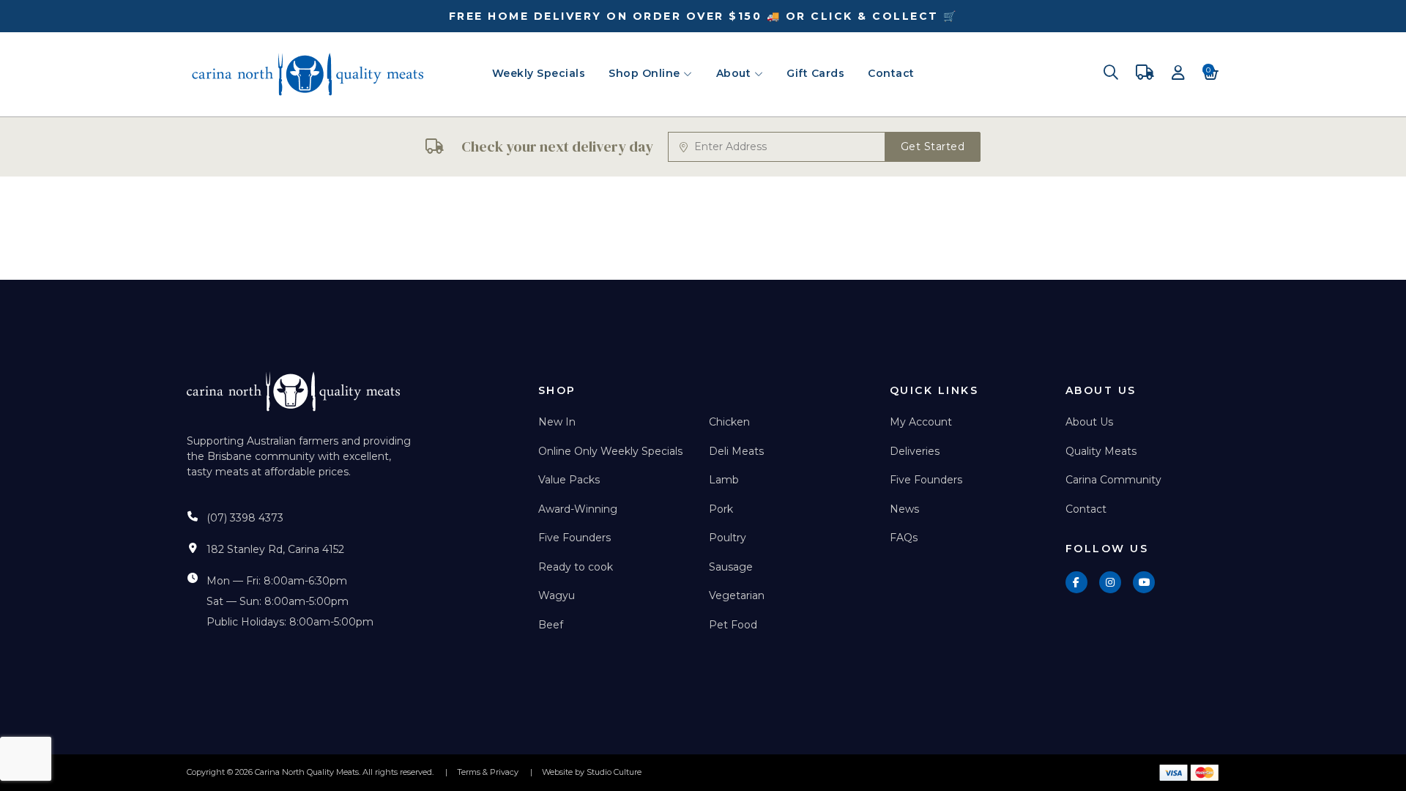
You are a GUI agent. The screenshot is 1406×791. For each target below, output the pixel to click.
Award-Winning (577, 509)
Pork (721, 509)
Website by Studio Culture (591, 772)
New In (557, 421)
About (735, 73)
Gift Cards (815, 73)
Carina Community (1113, 479)
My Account (921, 421)
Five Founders (574, 537)
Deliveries (915, 451)
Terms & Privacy (487, 772)
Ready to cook (575, 566)
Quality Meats (1101, 451)
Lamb (724, 479)
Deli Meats (736, 451)
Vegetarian (737, 595)
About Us (1089, 421)
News (904, 509)
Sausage (731, 566)
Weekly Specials (539, 73)
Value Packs (569, 479)
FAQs (904, 537)
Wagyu (556, 595)
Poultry (727, 537)
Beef (550, 624)
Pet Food (733, 624)
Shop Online (646, 73)
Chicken (729, 421)
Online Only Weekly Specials (610, 451)
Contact (891, 73)
